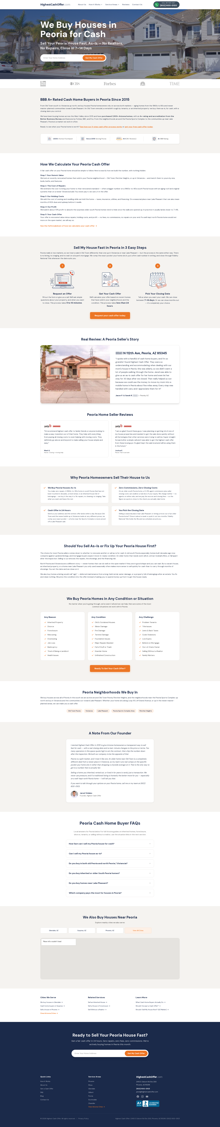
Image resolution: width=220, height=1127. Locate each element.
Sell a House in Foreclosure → (99, 1006)
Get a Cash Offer (46, 1089)
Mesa (90, 1085)
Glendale (91, 1089)
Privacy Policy (83, 1119)
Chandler (91, 1103)
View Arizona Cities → (49, 1013)
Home (42, 16)
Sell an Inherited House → (97, 1002)
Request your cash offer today (110, 315)
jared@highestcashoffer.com (147, 1092)
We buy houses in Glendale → (51, 1002)
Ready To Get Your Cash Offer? (110, 668)
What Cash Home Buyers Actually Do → (150, 1002)
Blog (42, 1096)
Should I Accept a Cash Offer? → (148, 1006)
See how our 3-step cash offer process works (101, 127)
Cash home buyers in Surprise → (52, 1006)
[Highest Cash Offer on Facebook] (137, 1096)
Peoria (90, 1096)
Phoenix (91, 1081)
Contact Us (137, 4)
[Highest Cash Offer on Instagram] (142, 1096)
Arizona (49, 16)
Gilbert (91, 1092)
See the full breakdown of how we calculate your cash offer (68, 226)
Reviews (125, 4)
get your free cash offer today (139, 127)
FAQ (41, 1092)
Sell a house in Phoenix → (49, 1010)
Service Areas (111, 4)
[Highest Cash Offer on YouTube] (147, 1096)
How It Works (94, 4)
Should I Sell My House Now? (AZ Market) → (152, 1010)
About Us (82, 4)
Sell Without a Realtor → (97, 1010)
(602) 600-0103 (143, 1089)
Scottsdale (92, 1100)
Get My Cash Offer (94, 58)
